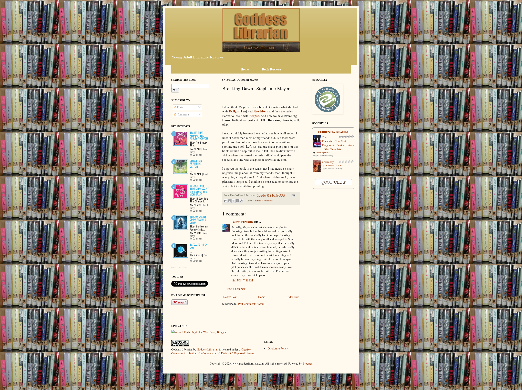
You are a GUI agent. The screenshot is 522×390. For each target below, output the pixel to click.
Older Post (292, 297)
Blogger (307, 363)
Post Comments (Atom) (251, 304)
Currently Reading (333, 132)
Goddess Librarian (207, 349)
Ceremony (328, 162)
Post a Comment (236, 289)
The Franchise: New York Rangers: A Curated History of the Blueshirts (338, 143)
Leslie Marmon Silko (333, 165)
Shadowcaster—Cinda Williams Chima (199, 219)
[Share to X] (233, 201)
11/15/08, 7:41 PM (242, 280)
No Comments (196, 154)
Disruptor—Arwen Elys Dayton (197, 163)
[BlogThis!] (230, 201)
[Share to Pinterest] (241, 201)
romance (268, 200)
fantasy (258, 200)
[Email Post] (292, 195)
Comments (182, 114)
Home (261, 297)
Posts (179, 107)
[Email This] (226, 201)
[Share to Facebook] (237, 201)
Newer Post (230, 297)
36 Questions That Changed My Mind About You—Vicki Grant (199, 190)
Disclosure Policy (278, 348)
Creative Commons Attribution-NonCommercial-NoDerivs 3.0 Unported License (212, 351)
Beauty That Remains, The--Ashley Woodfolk (199, 135)
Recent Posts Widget (179, 267)
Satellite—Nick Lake (198, 246)
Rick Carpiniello (323, 152)
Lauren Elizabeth (242, 222)
